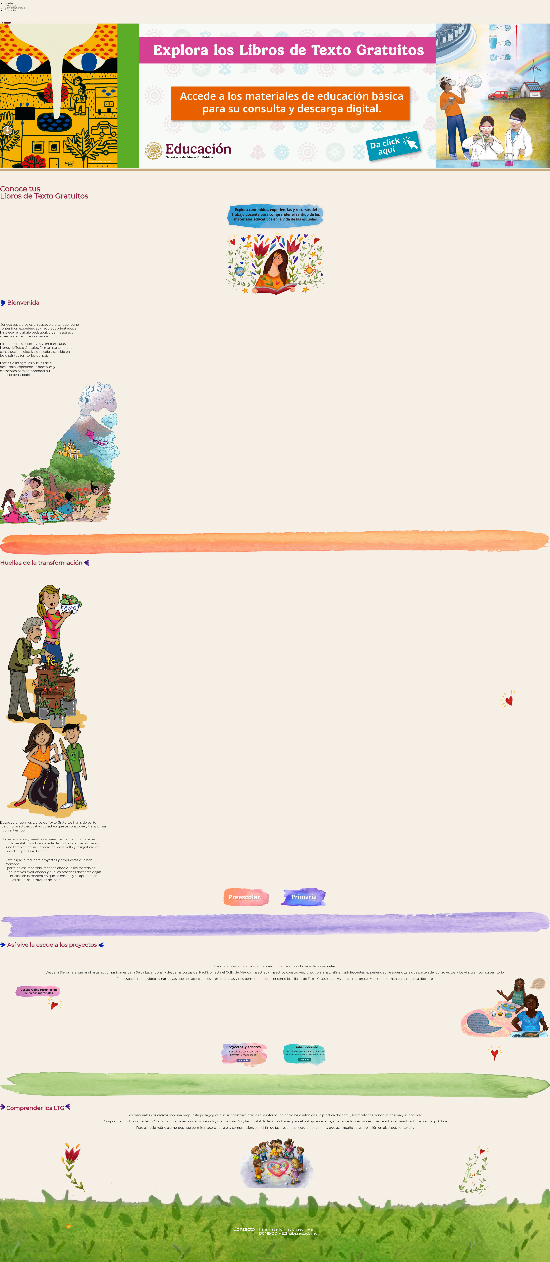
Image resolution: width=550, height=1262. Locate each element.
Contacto (10, 10)
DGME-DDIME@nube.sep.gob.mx (288, 1233)
